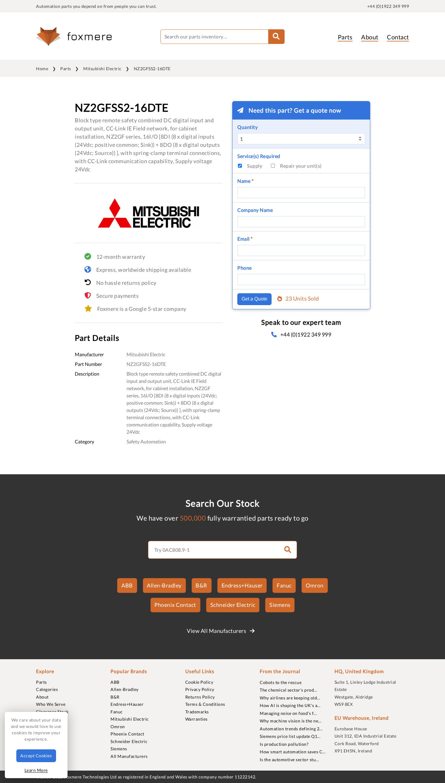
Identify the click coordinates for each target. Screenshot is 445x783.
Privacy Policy (199, 689)
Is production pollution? (284, 744)
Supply (254, 166)
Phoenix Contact (175, 604)
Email (245, 239)
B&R (201, 585)
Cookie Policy (199, 682)
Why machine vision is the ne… (290, 720)
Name (245, 181)
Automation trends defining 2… (291, 728)
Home (42, 68)
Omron (315, 585)
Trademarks (197, 711)
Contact (398, 37)
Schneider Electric (232, 604)
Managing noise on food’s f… (288, 713)
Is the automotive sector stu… (289, 759)
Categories (47, 689)
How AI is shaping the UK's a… (290, 705)
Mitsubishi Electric (102, 68)
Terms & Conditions (205, 704)
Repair (301, 166)
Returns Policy (200, 696)
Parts (345, 37)
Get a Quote (254, 298)
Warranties (196, 719)
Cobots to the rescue (281, 682)
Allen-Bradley (164, 585)
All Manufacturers (129, 756)
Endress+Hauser (242, 585)
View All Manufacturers (217, 630)
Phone (244, 268)
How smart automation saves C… (293, 751)
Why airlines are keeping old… (290, 697)
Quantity (247, 127)
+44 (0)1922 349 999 (388, 6)
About (369, 37)
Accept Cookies (36, 755)
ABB (127, 585)
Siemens (280, 604)
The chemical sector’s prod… (288, 690)
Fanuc (284, 585)
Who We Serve (50, 704)
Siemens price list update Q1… (290, 736)
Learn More (36, 770)
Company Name (255, 210)
